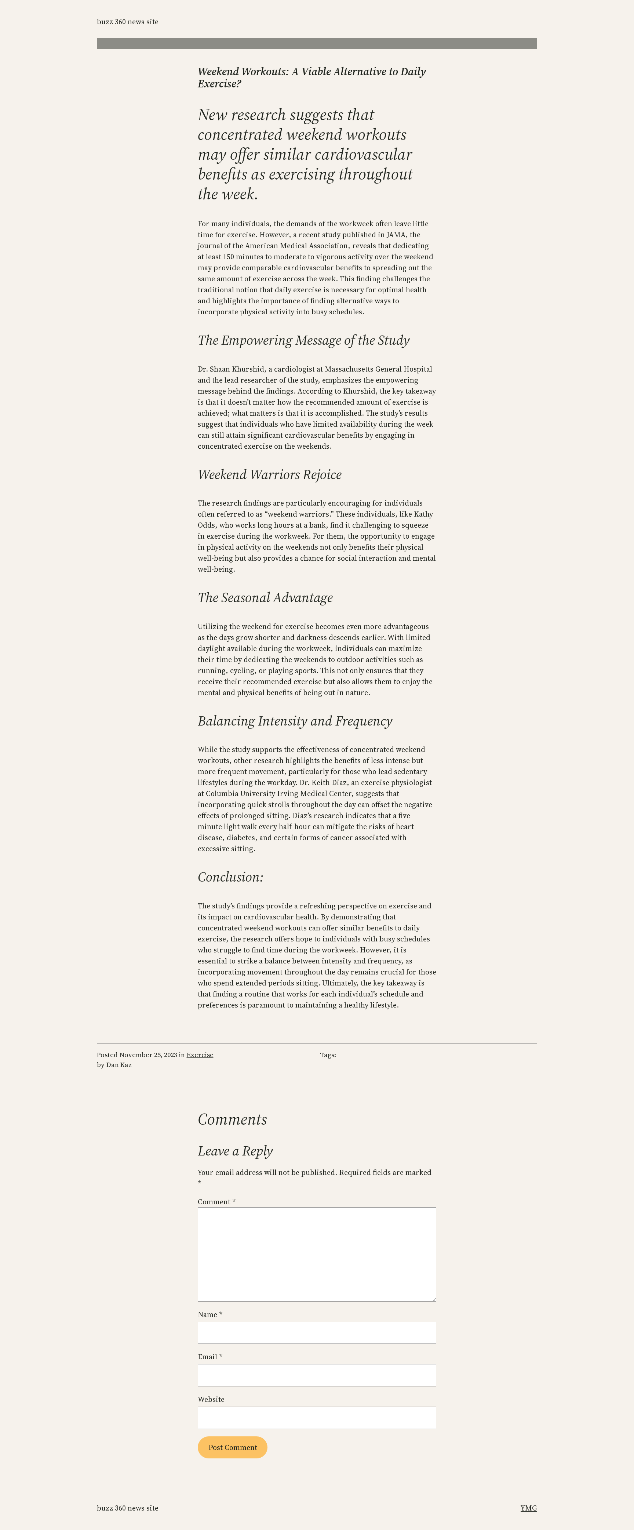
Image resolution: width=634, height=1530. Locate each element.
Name (210, 1314)
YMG (529, 1508)
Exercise (200, 1054)
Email (210, 1357)
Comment (217, 1202)
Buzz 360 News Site (127, 22)
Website (211, 1399)
